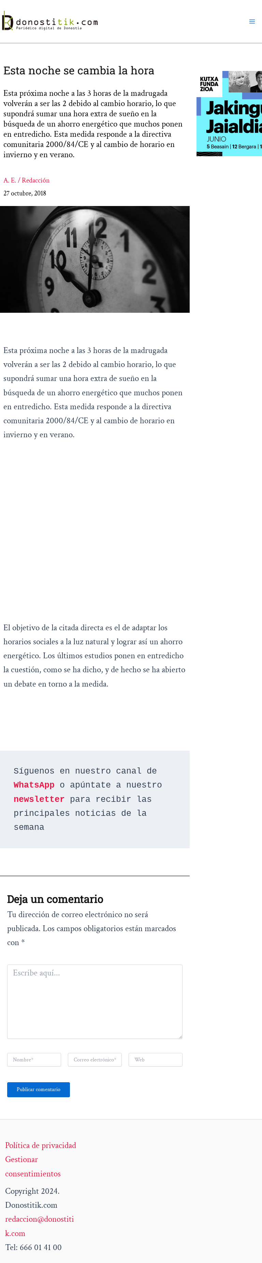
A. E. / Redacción (26, 180)
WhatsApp (34, 785)
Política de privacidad (40, 1145)
